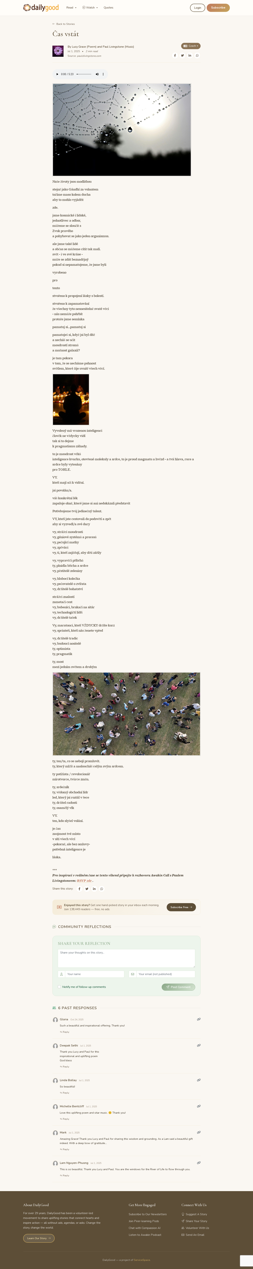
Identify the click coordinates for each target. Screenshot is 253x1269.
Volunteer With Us (197, 1228)
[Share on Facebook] (175, 55)
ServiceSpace (142, 1260)
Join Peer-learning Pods (144, 1221)
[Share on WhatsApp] (197, 55)
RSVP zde (84, 881)
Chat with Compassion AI (144, 1228)
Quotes (108, 8)
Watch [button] (90, 8)
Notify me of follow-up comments (84, 987)
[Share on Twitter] (182, 55)
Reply (65, 1032)
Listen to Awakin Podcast (145, 1235)
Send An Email (195, 1235)
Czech (192, 46)
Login (197, 8)
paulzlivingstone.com (89, 56)
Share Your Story (196, 1221)
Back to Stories (65, 24)
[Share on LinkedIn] (190, 55)
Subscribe (218, 8)
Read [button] (70, 8)
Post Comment (181, 987)
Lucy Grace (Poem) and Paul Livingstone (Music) (103, 47)
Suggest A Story (196, 1214)
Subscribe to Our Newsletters (148, 1214)
